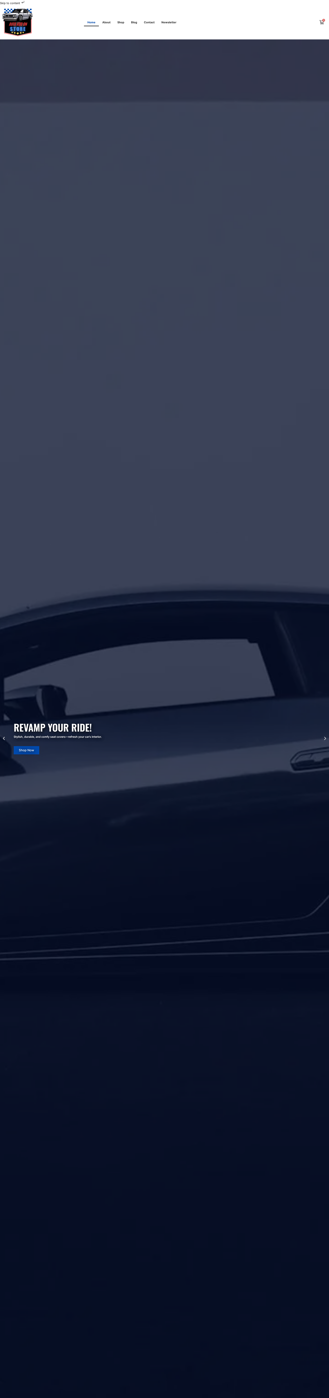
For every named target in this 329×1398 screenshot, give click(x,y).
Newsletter (168, 22)
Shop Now (26, 750)
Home (91, 22)
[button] (4, 738)
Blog (134, 22)
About (106, 22)
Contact (149, 22)
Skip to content (10, 3)
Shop (120, 22)
